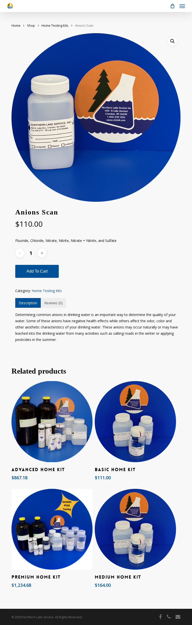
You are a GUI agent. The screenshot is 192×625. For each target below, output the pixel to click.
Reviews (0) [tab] (53, 303)
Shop (31, 25)
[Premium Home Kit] (52, 529)
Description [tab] (28, 303)
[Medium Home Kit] (135, 529)
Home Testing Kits (55, 25)
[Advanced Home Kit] (52, 421)
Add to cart (37, 271)
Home (16, 25)
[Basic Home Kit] (135, 421)
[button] (182, 5)
